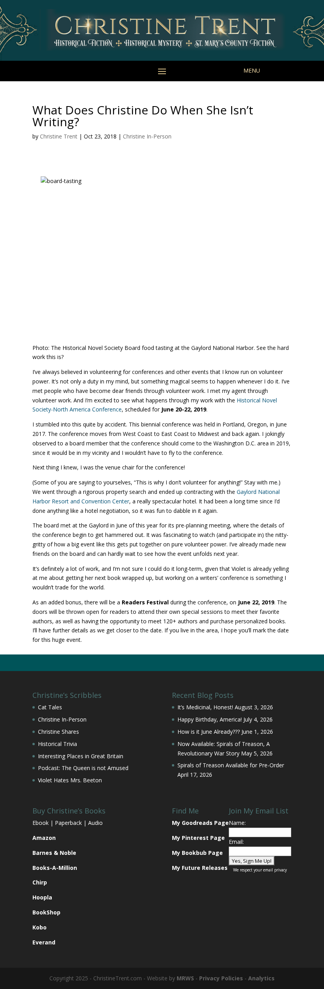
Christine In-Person (147, 136)
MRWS (185, 978)
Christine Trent (58, 136)
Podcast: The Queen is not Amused (83, 768)
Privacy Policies (221, 978)
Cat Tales (50, 707)
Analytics (261, 978)
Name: (237, 822)
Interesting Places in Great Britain (80, 756)
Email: (236, 841)
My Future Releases (200, 867)
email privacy (275, 870)
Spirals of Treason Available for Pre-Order (230, 765)
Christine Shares (58, 731)
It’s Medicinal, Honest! (205, 707)
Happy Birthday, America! (209, 719)
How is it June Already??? (208, 731)
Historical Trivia (57, 744)
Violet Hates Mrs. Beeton (70, 780)
